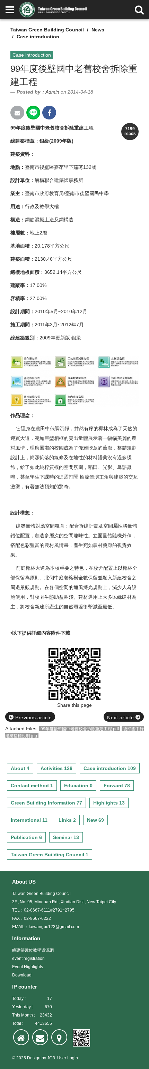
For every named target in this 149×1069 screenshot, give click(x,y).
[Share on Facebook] (49, 112)
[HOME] (21, 1037)
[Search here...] (139, 9)
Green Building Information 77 (46, 803)
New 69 (95, 820)
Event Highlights (27, 966)
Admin (52, 92)
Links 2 (67, 820)
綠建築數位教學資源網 (33, 950)
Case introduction (38, 36)
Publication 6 (26, 837)
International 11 (29, 820)
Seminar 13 (66, 837)
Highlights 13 (109, 803)
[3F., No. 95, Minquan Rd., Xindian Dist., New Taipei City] (59, 1037)
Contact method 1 (32, 785)
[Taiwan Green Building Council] (54, 9)
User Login (67, 1058)
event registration (28, 958)
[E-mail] (40, 1037)
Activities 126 (56, 768)
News (97, 29)
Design (34, 1058)
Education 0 (78, 785)
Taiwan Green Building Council (47, 29)
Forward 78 (117, 785)
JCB (51, 1058)
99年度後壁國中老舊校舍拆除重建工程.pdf (80, 728)
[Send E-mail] (17, 112)
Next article (121, 717)
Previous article (33, 717)
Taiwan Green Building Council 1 (49, 854)
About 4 (20, 768)
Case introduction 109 (110, 768)
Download (22, 975)
